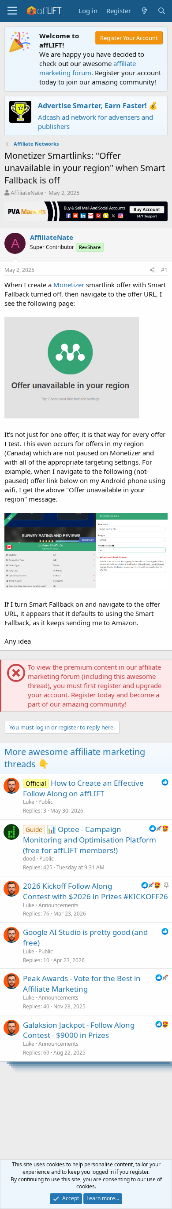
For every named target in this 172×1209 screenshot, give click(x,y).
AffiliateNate (27, 193)
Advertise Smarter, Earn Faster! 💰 (97, 105)
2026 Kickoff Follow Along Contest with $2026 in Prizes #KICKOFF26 (95, 891)
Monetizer (68, 284)
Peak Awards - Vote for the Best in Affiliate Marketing (82, 983)
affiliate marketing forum (87, 68)
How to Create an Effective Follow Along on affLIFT (83, 788)
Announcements (58, 905)
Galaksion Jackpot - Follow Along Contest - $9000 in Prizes (79, 1030)
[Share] (152, 270)
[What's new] (144, 11)
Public (45, 802)
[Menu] (12, 11)
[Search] (161, 11)
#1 (164, 270)
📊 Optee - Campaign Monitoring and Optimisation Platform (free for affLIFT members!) (89, 839)
